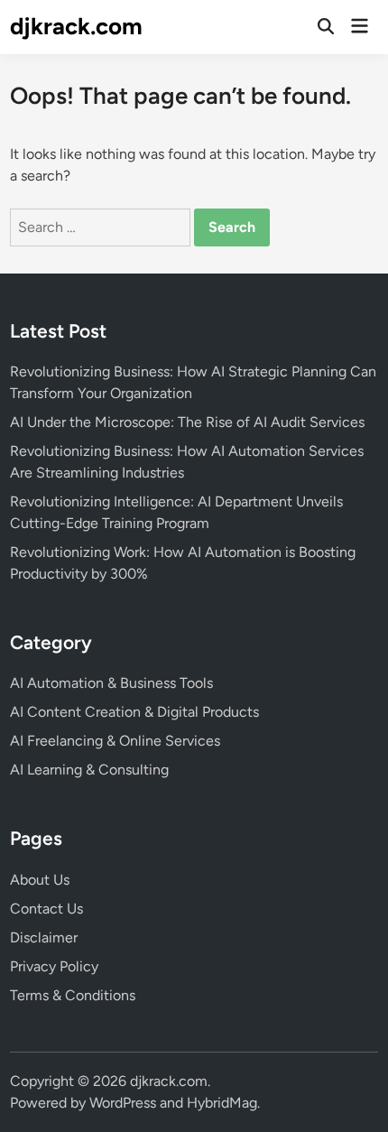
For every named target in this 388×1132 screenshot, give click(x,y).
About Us (39, 879)
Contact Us (46, 908)
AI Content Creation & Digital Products (134, 711)
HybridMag (222, 1102)
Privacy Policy (54, 966)
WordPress (122, 1102)
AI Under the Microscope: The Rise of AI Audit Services (187, 422)
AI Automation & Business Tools (111, 682)
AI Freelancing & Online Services (115, 740)
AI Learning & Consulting (89, 769)
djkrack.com (76, 26)
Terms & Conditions (72, 995)
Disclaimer (44, 937)
